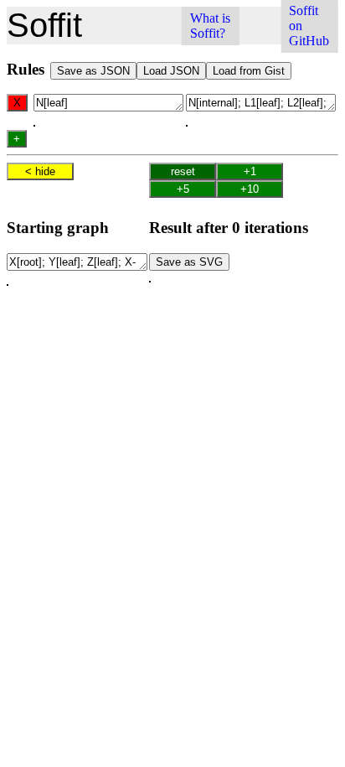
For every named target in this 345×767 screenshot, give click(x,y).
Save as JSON (93, 71)
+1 (250, 171)
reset (183, 171)
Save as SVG (189, 262)
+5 (183, 189)
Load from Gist (249, 71)
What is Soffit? (210, 25)
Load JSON (171, 71)
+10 (249, 189)
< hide (40, 171)
